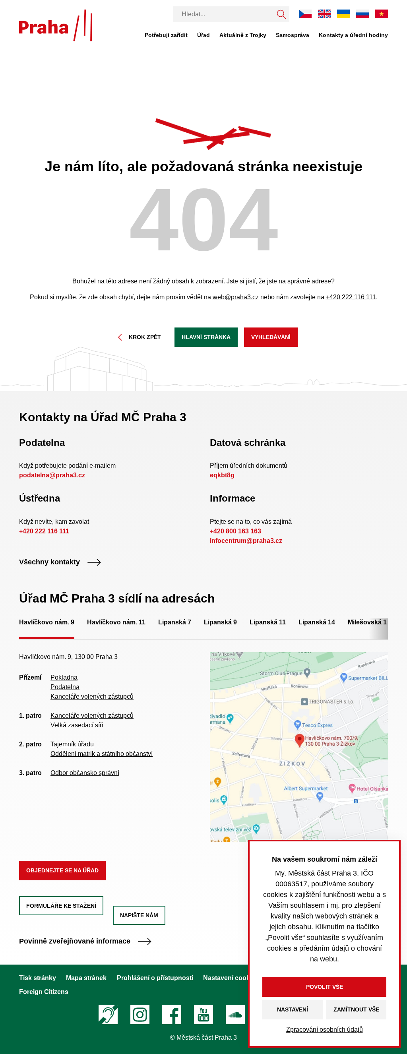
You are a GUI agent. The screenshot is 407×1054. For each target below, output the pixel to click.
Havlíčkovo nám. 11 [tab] (116, 622)
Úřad (203, 35)
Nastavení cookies (231, 978)
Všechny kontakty (49, 562)
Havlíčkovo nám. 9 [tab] (46, 622)
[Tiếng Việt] (381, 14)
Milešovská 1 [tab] (367, 622)
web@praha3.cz (236, 297)
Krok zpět (145, 337)
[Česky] (305, 14)
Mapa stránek (86, 978)
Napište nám (139, 915)
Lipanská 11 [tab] (268, 622)
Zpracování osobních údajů (324, 1029)
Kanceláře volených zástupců (92, 696)
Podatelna (64, 687)
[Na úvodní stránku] (55, 25)
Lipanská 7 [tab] (174, 622)
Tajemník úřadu (72, 744)
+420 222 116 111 (351, 297)
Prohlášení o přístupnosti (155, 978)
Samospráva (292, 35)
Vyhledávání (271, 337)
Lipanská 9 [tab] (220, 622)
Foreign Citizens (43, 991)
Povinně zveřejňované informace (74, 941)
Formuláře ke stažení (61, 906)
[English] (324, 14)
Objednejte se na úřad (62, 870)
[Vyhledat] (281, 14)
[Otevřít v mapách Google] (299, 746)
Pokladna (64, 677)
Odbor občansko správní (84, 772)
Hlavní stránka (206, 337)
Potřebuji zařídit (166, 35)
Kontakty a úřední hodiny (353, 35)
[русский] (362, 14)
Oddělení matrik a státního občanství (101, 753)
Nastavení (292, 1009)
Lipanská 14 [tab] (316, 622)
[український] (343, 14)
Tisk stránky (37, 978)
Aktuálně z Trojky (242, 35)
